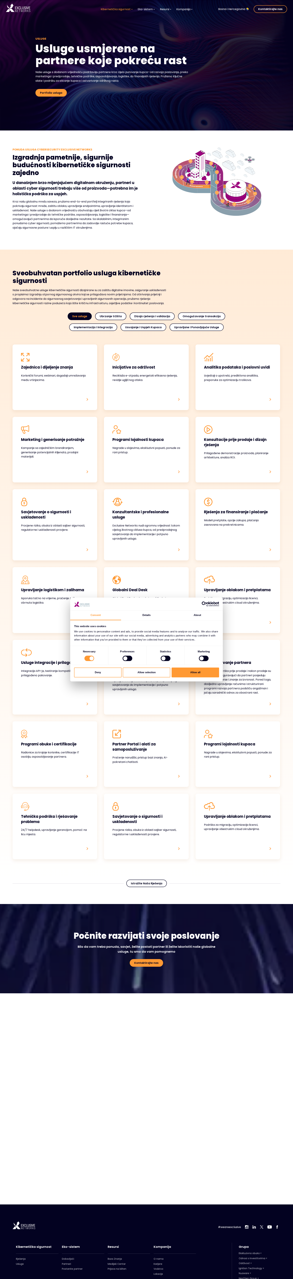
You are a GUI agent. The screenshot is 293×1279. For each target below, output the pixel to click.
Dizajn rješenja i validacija (152, 316)
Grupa (244, 1246)
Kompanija (162, 1246)
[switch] (127, 658)
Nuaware (244, 1273)
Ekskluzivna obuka (249, 1253)
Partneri (66, 1264)
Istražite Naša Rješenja (146, 883)
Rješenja (21, 1259)
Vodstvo (158, 1269)
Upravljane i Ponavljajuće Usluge (196, 327)
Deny (98, 672)
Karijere (158, 1264)
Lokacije (158, 1274)
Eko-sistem (71, 1246)
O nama (158, 1259)
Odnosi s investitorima (252, 1258)
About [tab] (197, 615)
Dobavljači (68, 1259)
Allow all (195, 672)
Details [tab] (146, 615)
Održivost (244, 1263)
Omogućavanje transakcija (202, 316)
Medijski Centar (117, 1264)
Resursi (113, 1246)
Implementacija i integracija (93, 327)
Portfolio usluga (51, 93)
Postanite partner (72, 1269)
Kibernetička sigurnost (34, 1246)
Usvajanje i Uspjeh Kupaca (143, 327)
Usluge (20, 1264)
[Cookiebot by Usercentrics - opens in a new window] (204, 604)
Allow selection (147, 672)
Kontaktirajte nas (270, 9)
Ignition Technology (250, 1268)
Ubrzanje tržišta (111, 316)
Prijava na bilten (117, 1269)
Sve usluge (79, 316)
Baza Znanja (115, 1259)
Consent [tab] (96, 615)
